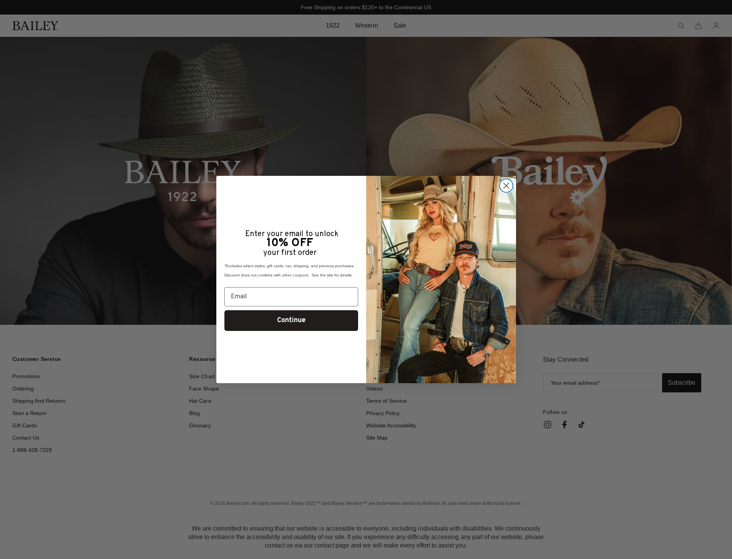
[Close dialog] (506, 185)
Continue (291, 320)
